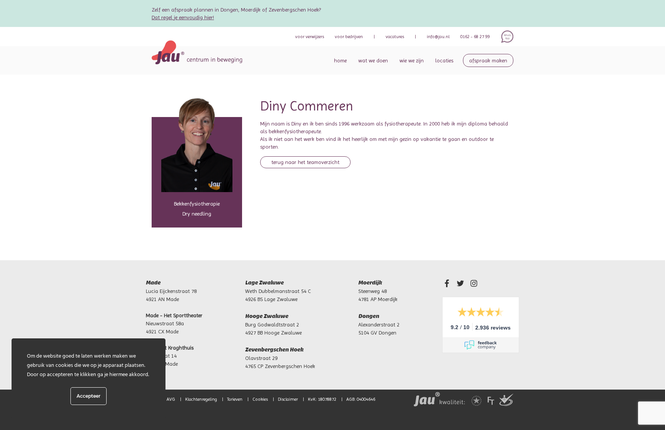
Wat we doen (373, 60)
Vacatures (395, 36)
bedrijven (349, 36)
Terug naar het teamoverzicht (305, 162)
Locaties (444, 60)
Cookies (260, 399)
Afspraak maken (488, 60)
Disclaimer (288, 399)
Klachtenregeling (201, 399)
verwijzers (309, 36)
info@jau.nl (438, 36)
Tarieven (234, 399)
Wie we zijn (411, 60)
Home (340, 60)
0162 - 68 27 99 (475, 36)
